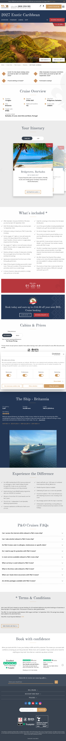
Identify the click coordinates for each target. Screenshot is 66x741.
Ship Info (3, 423)
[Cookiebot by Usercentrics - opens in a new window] (53, 354)
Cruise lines (9, 65)
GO (56, 682)
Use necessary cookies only (12, 386)
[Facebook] (25, 703)
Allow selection (33, 386)
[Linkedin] (36, 703)
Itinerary (13, 20)
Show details (57, 381)
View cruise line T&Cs (9, 626)
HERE (22, 616)
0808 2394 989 (24, 6)
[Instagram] (40, 703)
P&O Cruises (17, 65)
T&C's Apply (52, 1)
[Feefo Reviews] (42, 721)
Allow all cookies (54, 386)
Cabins (20, 20)
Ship (26, 20)
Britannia (25, 65)
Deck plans (12, 423)
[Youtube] (33, 703)
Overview (4, 20)
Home (2, 65)
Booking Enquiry (56, 20)
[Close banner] (63, 354)
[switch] (25, 375)
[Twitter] (29, 703)
